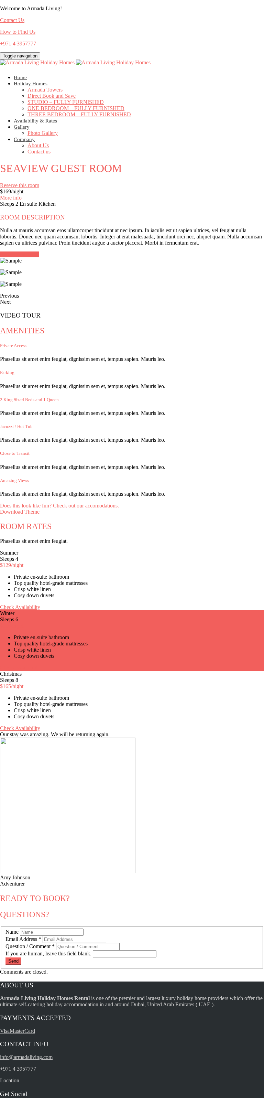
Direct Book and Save (52, 96)
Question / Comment (30, 946)
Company (24, 139)
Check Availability (20, 607)
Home (20, 77)
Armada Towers (45, 90)
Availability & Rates (35, 121)
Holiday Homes (30, 83)
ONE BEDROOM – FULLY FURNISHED (76, 108)
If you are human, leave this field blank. (49, 953)
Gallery (22, 127)
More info (11, 198)
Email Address (23, 939)
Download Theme (20, 512)
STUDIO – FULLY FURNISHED (66, 102)
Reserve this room (19, 185)
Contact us (39, 151)
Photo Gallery (43, 133)
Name (13, 932)
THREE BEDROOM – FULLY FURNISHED (79, 114)
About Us (38, 145)
